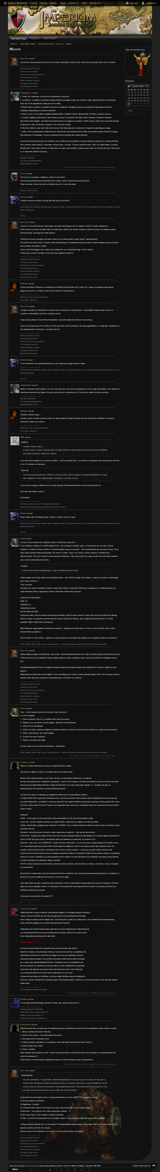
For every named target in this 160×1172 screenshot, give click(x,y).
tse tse (22, 173)
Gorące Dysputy (49, 39)
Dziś (130, 111)
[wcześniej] (129, 86)
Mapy (63, 3)
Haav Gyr (24, 58)
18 (132, 101)
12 (135, 98)
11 (132, 98)
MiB (22, 437)
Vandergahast (25, 92)
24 (129, 104)
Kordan (23, 197)
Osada (53, 3)
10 (129, 98)
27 (129, 93)
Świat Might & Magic (18, 39)
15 (144, 98)
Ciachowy (24, 762)
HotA (84, 3)
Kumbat (23, 999)
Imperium (68, 20)
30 (138, 93)
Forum (43, 3)
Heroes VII (95, 3)
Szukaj (33, 3)
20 (138, 101)
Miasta (68, 44)
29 (135, 93)
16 (148, 98)
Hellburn (23, 283)
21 (141, 101)
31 (141, 93)
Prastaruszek (25, 1024)
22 (144, 101)
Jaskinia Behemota (32, 1166)
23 (148, 101)
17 (129, 101)
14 (141, 98)
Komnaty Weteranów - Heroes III (50, 44)
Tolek (22, 538)
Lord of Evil (25, 908)
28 (132, 93)
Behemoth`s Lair (18, 20)
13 (138, 98)
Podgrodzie (34, 39)
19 (135, 101)
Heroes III (74, 3)
